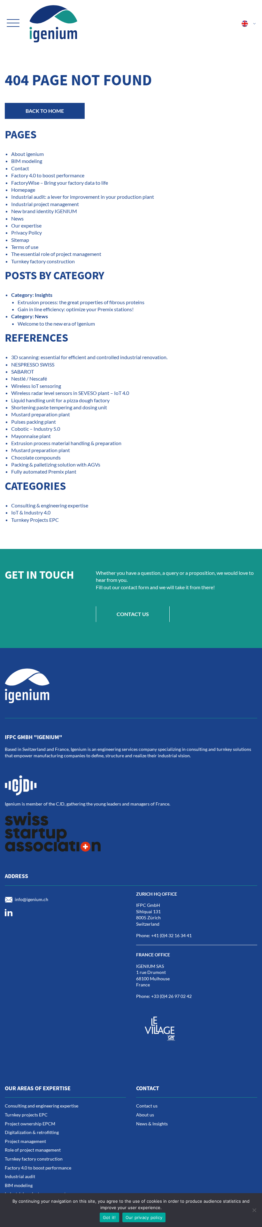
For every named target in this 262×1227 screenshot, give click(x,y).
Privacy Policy (26, 232)
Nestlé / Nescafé (29, 378)
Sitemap (20, 240)
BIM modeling (26, 161)
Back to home (45, 111)
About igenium (27, 154)
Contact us (133, 614)
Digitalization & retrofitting (32, 1132)
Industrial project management (45, 204)
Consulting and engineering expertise (41, 1105)
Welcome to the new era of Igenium (56, 323)
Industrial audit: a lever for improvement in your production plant (82, 197)
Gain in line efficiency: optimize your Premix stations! (76, 309)
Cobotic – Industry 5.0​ (35, 429)
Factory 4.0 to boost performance (47, 175)
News (17, 218)
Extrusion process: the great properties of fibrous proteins (81, 302)
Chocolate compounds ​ (36, 457)
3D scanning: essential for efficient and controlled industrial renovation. (89, 357)
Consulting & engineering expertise (49, 505)
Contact (20, 168)
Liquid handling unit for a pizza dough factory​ (60, 400)
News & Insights (152, 1123)
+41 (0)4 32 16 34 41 (171, 935)
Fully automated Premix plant (43, 471)
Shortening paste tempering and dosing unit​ (59, 407)
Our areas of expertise (38, 1088)
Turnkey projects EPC (26, 1114)
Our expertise (26, 225)
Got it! (109, 1217)
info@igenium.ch (31, 899)
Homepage (23, 190)
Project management (25, 1141)
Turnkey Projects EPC (35, 520)
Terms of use (24, 247)
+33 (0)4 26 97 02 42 (171, 996)
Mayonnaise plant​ (31, 436)
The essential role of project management (56, 254)
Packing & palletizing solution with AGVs (55, 464)
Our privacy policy (144, 1217)
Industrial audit (20, 1176)
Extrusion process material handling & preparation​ (66, 443)
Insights (43, 295)
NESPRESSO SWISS (32, 364)
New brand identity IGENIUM (44, 211)
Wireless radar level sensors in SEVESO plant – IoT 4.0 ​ (70, 393)
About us (145, 1114)
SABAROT (22, 371)
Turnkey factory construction (43, 261)
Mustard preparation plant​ (40, 414)
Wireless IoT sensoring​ (36, 386)
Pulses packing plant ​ (34, 422)
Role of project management (33, 1150)
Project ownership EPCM (30, 1123)
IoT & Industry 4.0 (30, 512)
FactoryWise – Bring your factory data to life (59, 183)
